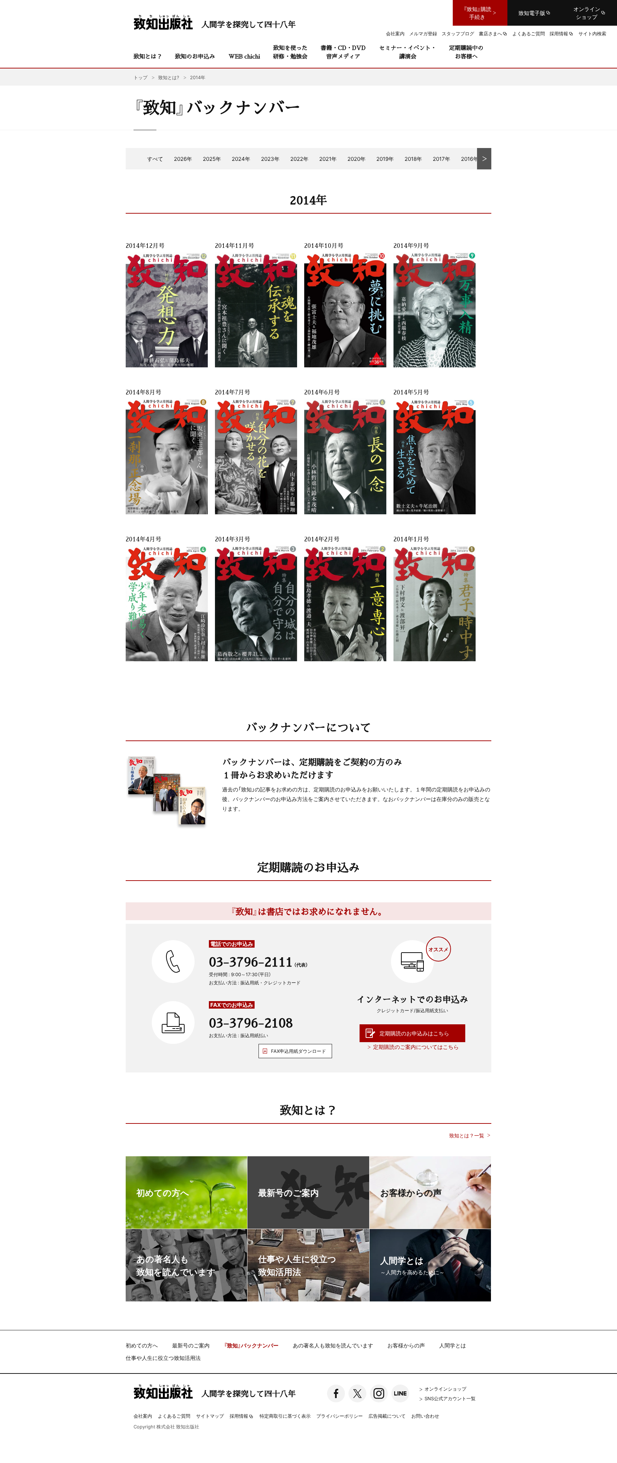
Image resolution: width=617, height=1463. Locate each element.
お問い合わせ (425, 1415)
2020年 (356, 159)
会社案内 (143, 1415)
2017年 (441, 159)
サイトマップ (210, 1415)
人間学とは (452, 1345)
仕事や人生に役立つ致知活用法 (163, 1358)
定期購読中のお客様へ (466, 52)
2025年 (212, 159)
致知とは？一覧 (466, 1135)
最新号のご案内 (191, 1345)
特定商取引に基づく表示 (285, 1415)
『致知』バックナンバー (251, 1345)
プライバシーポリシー (339, 1415)
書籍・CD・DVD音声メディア (343, 52)
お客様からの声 (406, 1345)
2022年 (299, 159)
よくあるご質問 (174, 1415)
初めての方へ (142, 1345)
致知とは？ (148, 56)
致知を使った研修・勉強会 (290, 52)
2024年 (241, 159)
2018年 (413, 159)
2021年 (328, 159)
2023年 (270, 159)
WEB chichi (244, 56)
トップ (140, 77)
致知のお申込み (195, 56)
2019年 (385, 159)
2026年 (183, 159)
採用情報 (239, 1416)
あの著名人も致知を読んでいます (333, 1345)
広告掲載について (387, 1415)
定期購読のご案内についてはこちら (416, 1047)
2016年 (469, 159)
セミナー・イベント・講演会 (407, 52)
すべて (155, 159)
